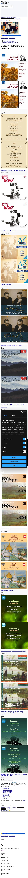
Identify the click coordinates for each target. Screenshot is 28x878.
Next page (10, 780)
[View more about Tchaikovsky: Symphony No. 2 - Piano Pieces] (14, 315)
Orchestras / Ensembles (8, 41)
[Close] (1, 803)
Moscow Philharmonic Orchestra (10, 42)
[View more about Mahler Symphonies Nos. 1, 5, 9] (14, 201)
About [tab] (22, 415)
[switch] (24, 443)
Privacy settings (7, 796)
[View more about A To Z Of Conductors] (14, 258)
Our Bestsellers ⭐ (5, 20)
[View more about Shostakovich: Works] (14, 499)
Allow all (14, 457)
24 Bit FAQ (6, 794)
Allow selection (14, 461)
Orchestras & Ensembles (7, 18)
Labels (8, 17)
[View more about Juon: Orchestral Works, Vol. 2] (14, 561)
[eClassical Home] (13, 3)
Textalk (24, 800)
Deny (14, 465)
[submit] (10, 805)
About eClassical (7, 791)
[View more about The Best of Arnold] (14, 80)
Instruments (12, 38)
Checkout (3, 850)
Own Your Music (7, 790)
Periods (6, 38)
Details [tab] (14, 415)
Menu (4, 1)
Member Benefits (7, 792)
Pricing (5, 798)
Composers (3, 17)
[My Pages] (2, 14)
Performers (13, 17)
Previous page (4, 780)
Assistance (6, 795)
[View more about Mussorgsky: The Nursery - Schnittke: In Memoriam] (14, 140)
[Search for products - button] (11, 6)
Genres (2, 38)
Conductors (17, 18)
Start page (6, 788)
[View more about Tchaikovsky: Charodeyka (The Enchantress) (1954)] (14, 621)
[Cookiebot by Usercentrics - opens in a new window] (20, 412)
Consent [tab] (5, 415)
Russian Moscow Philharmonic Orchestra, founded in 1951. (13, 52)
